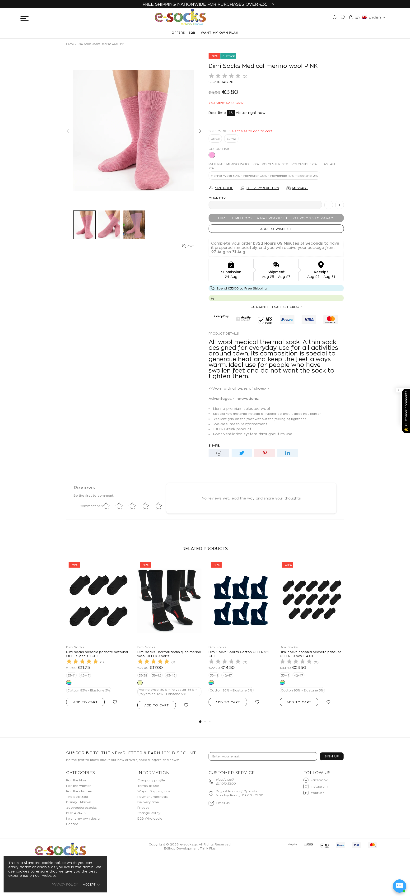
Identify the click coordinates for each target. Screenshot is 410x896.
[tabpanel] (98, 638)
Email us (223, 802)
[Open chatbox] (399, 886)
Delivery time (148, 802)
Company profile (151, 780)
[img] (225, 76)
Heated (72, 824)
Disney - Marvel (78, 802)
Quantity (217, 198)
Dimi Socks (75, 647)
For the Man (76, 780)
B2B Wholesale (149, 818)
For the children (79, 791)
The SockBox (77, 796)
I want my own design (84, 818)
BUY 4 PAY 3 (75, 813)
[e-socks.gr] (60, 850)
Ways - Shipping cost (154, 791)
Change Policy (148, 813)
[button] (373, 17)
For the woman (78, 785)
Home (70, 44)
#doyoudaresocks (81, 807)
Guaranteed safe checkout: (276, 306)
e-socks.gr (180, 17)
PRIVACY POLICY (65, 884)
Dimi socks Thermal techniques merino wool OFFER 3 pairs (169, 654)
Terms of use (148, 785)
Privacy (143, 807)
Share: (214, 445)
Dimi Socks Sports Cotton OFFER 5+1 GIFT (239, 654)
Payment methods (152, 796)
